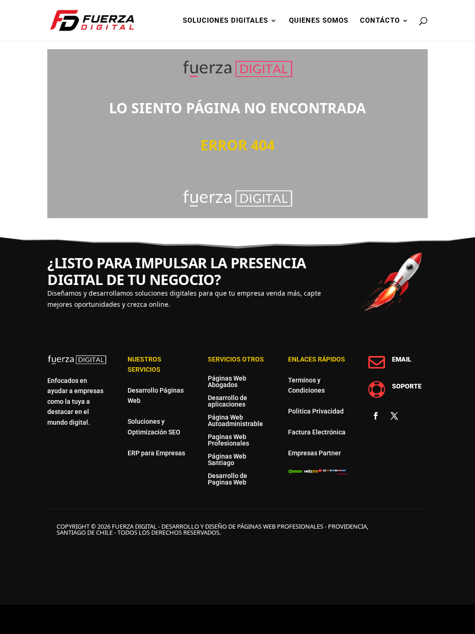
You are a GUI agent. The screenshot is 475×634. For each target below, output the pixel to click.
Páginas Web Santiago (227, 459)
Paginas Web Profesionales (228, 440)
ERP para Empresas (156, 453)
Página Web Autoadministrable (235, 420)
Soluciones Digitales (225, 21)
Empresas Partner (314, 453)
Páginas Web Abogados (227, 381)
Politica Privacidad (316, 411)
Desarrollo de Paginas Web (227, 479)
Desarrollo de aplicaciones (227, 401)
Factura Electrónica (317, 432)
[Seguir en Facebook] (375, 415)
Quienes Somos (318, 21)
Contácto (380, 21)
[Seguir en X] (394, 415)
